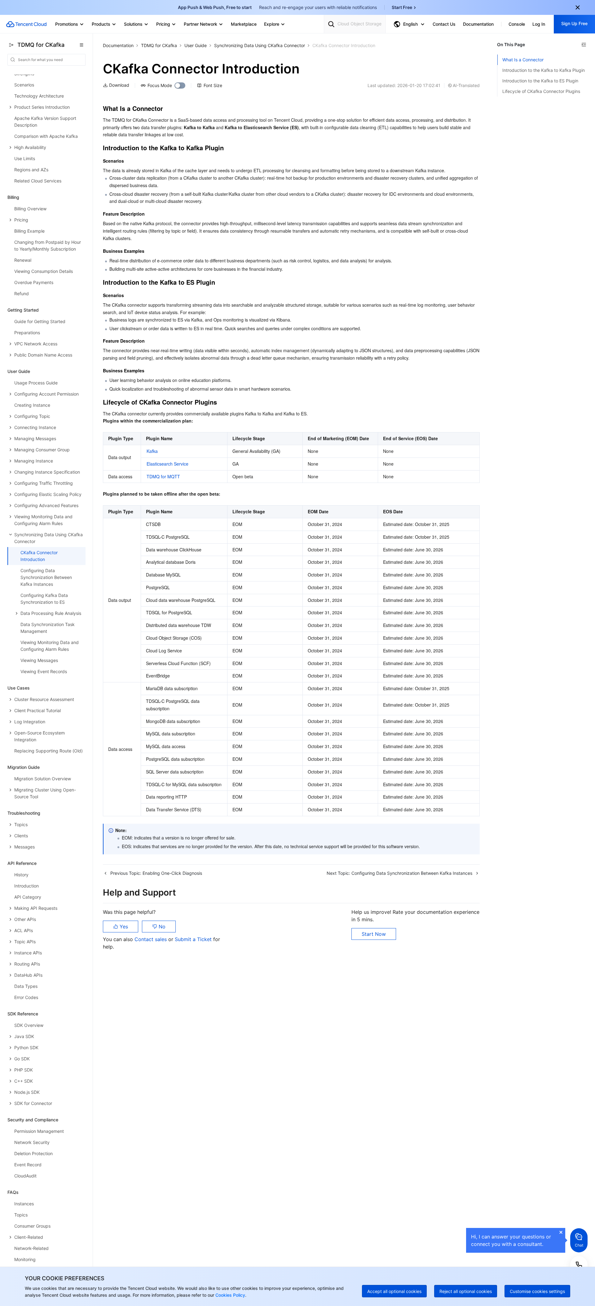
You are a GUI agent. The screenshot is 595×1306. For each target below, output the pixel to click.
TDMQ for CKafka (159, 45)
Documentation (118, 45)
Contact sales (151, 939)
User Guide (195, 45)
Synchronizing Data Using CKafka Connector (259, 45)
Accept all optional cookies (394, 1291)
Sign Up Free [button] (574, 23)
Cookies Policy (229, 1295)
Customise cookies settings (537, 1291)
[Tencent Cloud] (26, 24)
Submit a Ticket (194, 939)
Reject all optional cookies (465, 1291)
